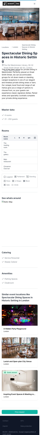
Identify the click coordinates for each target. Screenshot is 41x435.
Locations (5, 47)
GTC (22, 421)
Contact (5, 421)
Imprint (5, 426)
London (15, 47)
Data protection (26, 426)
